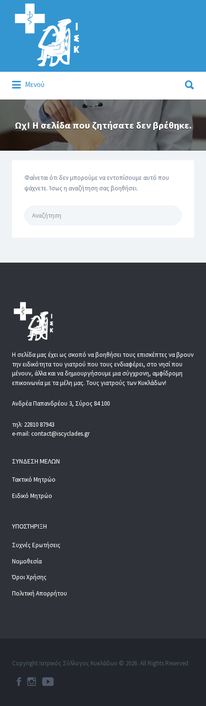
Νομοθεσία (27, 561)
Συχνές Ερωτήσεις (36, 545)
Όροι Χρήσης (29, 577)
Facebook (19, 681)
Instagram (31, 681)
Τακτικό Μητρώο (34, 479)
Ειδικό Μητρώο (32, 496)
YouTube (48, 681)
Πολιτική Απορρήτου (39, 593)
